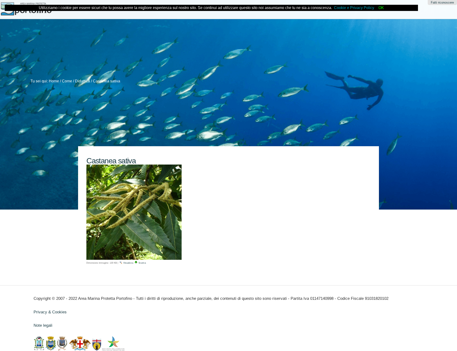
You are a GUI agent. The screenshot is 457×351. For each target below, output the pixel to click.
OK (381, 8)
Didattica (82, 81)
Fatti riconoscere (442, 2)
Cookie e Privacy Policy (354, 8)
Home (54, 81)
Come (67, 81)
